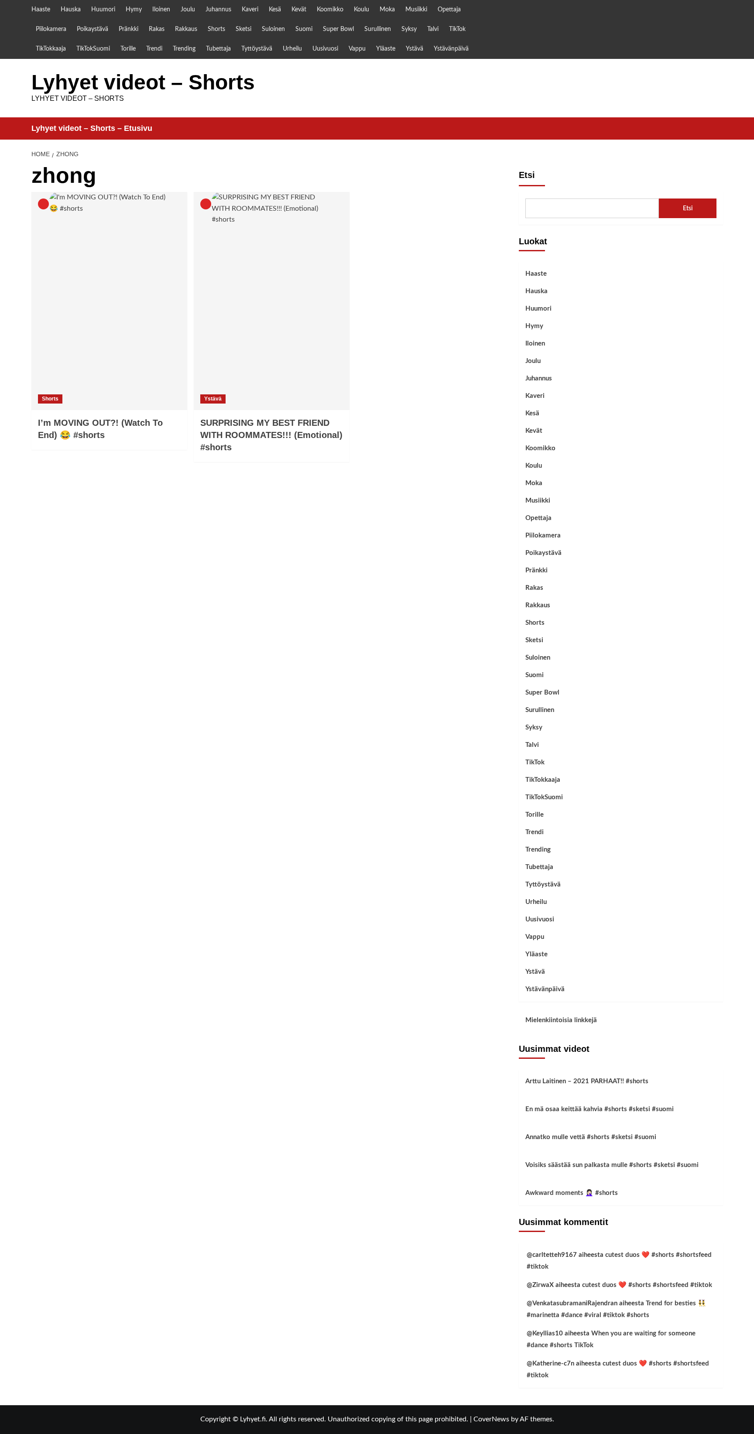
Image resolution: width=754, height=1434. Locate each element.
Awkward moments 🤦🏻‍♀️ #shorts (571, 1193)
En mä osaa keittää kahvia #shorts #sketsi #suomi (599, 1109)
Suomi (303, 29)
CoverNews (491, 1419)
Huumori (103, 10)
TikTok (457, 29)
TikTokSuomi (93, 49)
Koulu (361, 10)
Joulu (188, 10)
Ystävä (414, 49)
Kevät (298, 10)
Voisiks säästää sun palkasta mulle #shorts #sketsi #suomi (612, 1165)
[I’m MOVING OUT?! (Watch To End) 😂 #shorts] (109, 301)
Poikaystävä (92, 29)
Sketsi (243, 29)
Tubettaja (218, 49)
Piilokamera (51, 29)
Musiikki (416, 10)
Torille (128, 49)
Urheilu (292, 49)
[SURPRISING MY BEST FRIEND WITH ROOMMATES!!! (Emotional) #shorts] (272, 301)
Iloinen (161, 10)
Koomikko (330, 10)
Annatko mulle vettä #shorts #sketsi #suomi (590, 1137)
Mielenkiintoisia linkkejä (561, 1020)
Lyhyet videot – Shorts (143, 82)
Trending (184, 49)
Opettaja (449, 10)
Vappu (357, 49)
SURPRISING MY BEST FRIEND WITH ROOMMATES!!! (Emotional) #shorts (271, 435)
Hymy (134, 10)
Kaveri (250, 10)
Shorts (216, 29)
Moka (387, 10)
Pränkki (128, 29)
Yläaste (385, 49)
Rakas (157, 29)
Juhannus (218, 10)
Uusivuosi (325, 49)
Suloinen (273, 29)
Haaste (40, 10)
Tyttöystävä (256, 49)
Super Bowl (338, 29)
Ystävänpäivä (451, 49)
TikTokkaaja (51, 49)
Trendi (154, 49)
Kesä (275, 10)
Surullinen (377, 29)
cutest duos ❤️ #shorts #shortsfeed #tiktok (647, 1285)
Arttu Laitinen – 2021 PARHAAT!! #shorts (586, 1081)
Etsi (527, 175)
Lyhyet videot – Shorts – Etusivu (91, 128)
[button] (717, 128)
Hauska (71, 10)
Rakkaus (186, 29)
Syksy (409, 29)
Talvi (433, 29)
